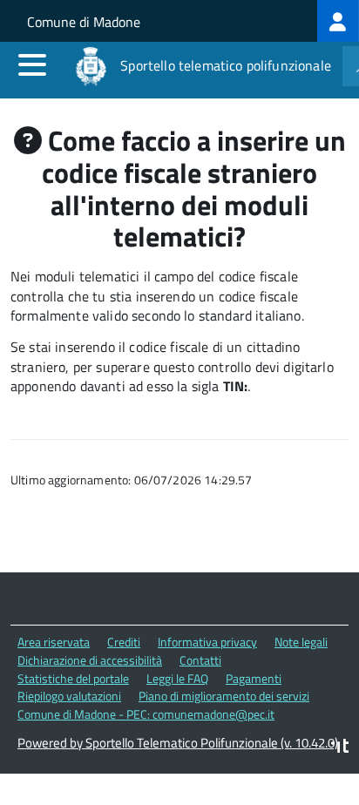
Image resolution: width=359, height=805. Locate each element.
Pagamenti (253, 678)
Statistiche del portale (73, 678)
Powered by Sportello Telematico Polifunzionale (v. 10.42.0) (177, 743)
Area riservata (53, 641)
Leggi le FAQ (177, 678)
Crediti (123, 641)
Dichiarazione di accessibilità (89, 660)
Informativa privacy (207, 641)
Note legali (301, 641)
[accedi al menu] (32, 64)
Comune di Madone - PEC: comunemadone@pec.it (145, 714)
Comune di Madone (83, 21)
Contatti (200, 660)
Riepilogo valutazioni (69, 696)
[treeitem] (338, 21)
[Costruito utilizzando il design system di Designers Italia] (340, 748)
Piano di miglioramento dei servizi (224, 696)
